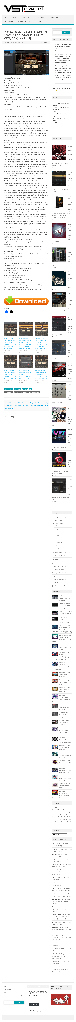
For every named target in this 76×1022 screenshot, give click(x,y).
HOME (6, 986)
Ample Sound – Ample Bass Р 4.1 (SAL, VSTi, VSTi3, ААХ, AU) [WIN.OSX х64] (62, 917)
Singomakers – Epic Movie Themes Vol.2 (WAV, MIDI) (65, 747)
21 (64, 819)
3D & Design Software (60, 517)
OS (54, 576)
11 (55, 817)
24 (52, 821)
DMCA (6, 992)
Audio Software (58, 520)
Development (8, 21)
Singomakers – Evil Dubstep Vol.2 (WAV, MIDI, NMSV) (65, 763)
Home (6, 17)
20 (61, 819)
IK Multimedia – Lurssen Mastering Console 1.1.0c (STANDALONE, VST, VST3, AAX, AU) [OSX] (10, 374)
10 (52, 817)
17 (52, 819)
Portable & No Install (60, 579)
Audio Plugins (59, 523)
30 (70, 821)
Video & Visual (26, 17)
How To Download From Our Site (13, 996)
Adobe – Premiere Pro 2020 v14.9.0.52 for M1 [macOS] (61, 909)
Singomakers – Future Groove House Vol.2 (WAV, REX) (65, 778)
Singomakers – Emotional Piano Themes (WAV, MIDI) (65, 740)
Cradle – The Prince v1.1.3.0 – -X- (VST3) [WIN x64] (64, 606)
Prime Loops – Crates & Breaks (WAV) (70, 415)
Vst (15, 389)
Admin (8, 42)
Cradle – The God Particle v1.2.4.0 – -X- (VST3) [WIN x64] (65, 620)
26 (58, 821)
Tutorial (38, 21)
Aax (6, 389)
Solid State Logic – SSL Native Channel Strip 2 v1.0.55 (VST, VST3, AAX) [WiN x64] (15, 405)
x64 (30, 389)
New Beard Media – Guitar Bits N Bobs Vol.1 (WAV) (64, 715)
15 (67, 817)
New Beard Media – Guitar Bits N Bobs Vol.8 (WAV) (64, 722)
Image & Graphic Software (61, 573)
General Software (24, 21)
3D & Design (54, 17)
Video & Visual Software (61, 586)
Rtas (57, 535)
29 (67, 821)
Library (11, 389)
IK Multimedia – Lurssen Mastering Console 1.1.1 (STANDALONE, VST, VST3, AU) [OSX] (25, 374)
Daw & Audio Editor (60, 556)
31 (52, 824)
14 (64, 817)
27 (61, 821)
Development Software (60, 566)
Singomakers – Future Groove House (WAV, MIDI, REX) (65, 647)
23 (70, 819)
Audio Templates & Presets (63, 552)
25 (55, 821)
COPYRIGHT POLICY (10, 989)
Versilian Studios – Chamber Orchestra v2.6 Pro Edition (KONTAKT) (60, 872)
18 (55, 819)
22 (67, 819)
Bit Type (56, 563)
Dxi (57, 532)
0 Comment (44, 42)
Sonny (53, 943)
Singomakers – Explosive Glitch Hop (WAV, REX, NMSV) (65, 770)
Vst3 (19, 389)
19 (58, 819)
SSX (57, 539)
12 (58, 817)
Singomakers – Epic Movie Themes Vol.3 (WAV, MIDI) (65, 690)
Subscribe (34, 1004)
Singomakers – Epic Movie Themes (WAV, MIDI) (65, 682)
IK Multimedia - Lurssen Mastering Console (26, 392)
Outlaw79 (54, 954)
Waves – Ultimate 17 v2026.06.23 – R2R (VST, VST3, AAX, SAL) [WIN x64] (62, 937)
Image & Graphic (41, 17)
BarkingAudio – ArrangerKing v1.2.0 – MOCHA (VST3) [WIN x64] (60, 956)
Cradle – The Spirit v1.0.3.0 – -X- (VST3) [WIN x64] (64, 598)
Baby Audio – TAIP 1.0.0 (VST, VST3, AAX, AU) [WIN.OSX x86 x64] (37, 405)
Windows (25, 389)
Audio (14, 17)
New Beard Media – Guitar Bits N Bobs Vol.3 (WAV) (64, 707)
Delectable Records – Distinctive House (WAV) (65, 786)
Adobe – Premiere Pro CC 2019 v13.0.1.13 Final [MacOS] (61, 901)
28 (64, 821)
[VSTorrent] (24, 12)
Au (57, 529)
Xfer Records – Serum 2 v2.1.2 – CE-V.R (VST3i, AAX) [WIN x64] (61, 930)
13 (61, 817)
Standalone (59, 542)
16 (70, 817)
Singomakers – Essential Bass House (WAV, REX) (65, 755)
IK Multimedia (9, 392)
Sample (57, 559)
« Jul (53, 826)
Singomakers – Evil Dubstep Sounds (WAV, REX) (64, 674)
